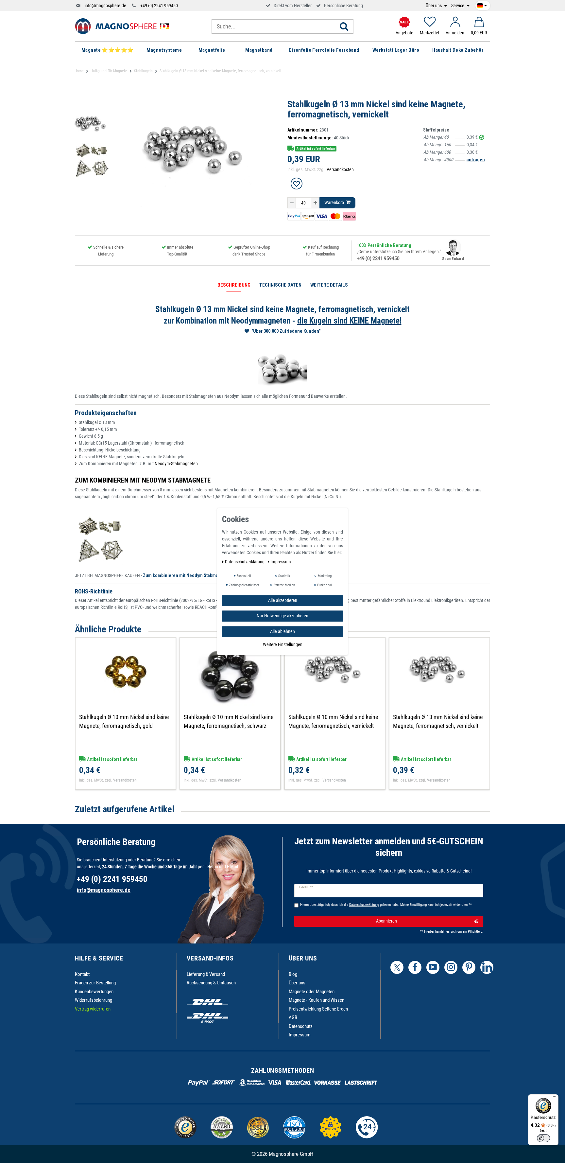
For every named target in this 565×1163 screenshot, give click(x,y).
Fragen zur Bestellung (95, 983)
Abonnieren (386, 921)
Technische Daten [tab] (280, 285)
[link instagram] (450, 967)
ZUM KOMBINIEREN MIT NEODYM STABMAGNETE (143, 480)
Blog (293, 974)
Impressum (299, 1035)
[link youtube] (432, 967)
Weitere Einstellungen (282, 644)
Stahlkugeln (143, 71)
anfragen (476, 159)
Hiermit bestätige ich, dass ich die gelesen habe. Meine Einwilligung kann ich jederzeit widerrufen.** (386, 905)
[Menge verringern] (292, 203)
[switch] (543, 1138)
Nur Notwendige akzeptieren (282, 615)
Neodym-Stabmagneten (176, 463)
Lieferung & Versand (206, 974)
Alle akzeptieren (282, 600)
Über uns (434, 6)
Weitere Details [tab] (329, 285)
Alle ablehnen (282, 631)
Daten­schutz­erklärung (245, 561)
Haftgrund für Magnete (109, 71)
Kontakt (82, 974)
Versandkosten (340, 169)
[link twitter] (396, 967)
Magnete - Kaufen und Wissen (316, 1000)
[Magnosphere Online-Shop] (124, 26)
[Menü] (554, 1098)
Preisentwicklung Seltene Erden (318, 1009)
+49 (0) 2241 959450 (159, 5)
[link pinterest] (468, 967)
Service (458, 6)
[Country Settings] (482, 4)
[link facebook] (414, 967)
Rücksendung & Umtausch (211, 983)
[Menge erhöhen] (315, 203)
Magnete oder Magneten (311, 992)
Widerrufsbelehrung (93, 1000)
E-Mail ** (306, 887)
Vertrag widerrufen (93, 1009)
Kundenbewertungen (94, 992)
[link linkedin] (486, 967)
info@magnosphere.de (105, 5)
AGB (293, 1017)
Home (79, 71)
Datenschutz (301, 1026)
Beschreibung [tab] (233, 285)
